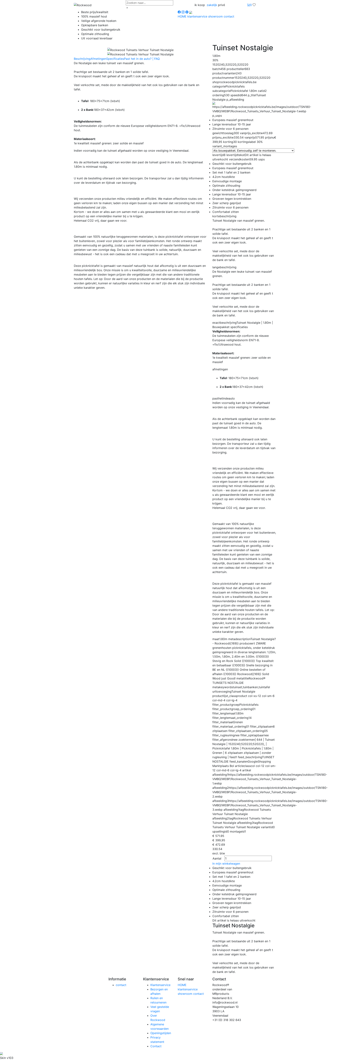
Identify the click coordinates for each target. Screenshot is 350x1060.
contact (229, 16)
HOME (182, 16)
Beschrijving (82, 59)
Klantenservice (160, 985)
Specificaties (115, 59)
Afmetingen (98, 59)
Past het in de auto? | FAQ (142, 59)
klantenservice (197, 16)
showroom (216, 16)
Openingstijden (160, 1033)
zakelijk (212, 5)
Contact (156, 1046)
